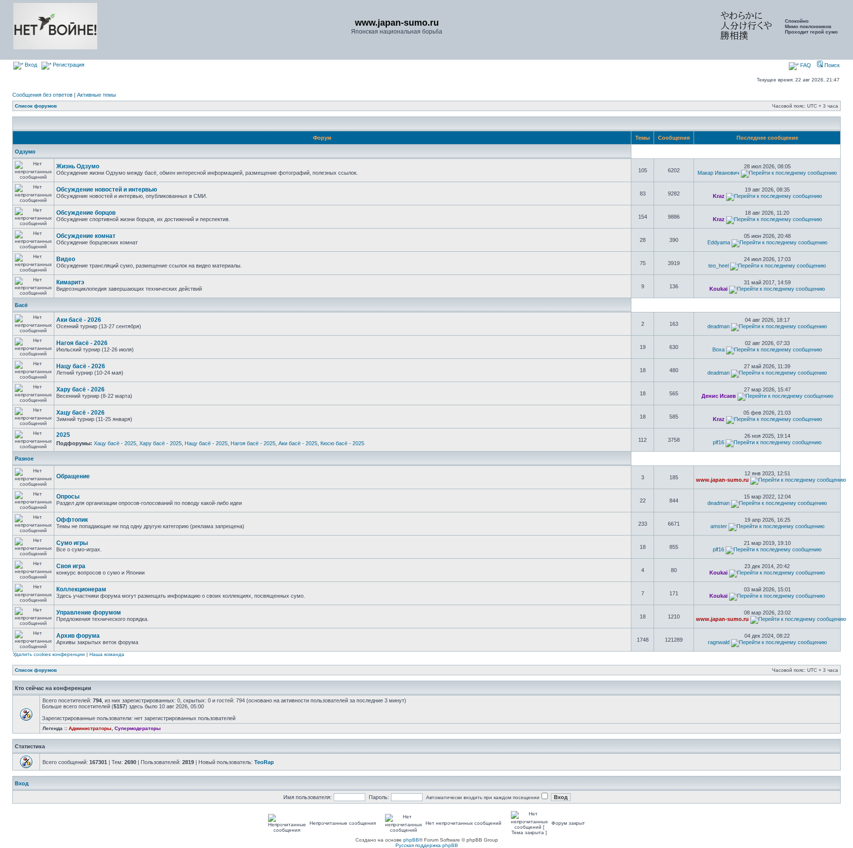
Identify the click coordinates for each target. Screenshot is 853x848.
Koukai (718, 289)
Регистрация (67, 65)
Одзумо (25, 151)
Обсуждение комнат (86, 235)
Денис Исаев (718, 396)
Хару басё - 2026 (80, 389)
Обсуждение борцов (86, 212)
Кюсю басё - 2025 (342, 443)
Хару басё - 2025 (160, 443)
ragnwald (719, 642)
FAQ (805, 65)
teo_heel (718, 266)
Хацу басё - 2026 (80, 412)
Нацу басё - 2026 (80, 366)
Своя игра (70, 566)
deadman (718, 326)
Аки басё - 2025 (297, 443)
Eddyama (718, 242)
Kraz (719, 196)
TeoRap (264, 762)
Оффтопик (72, 519)
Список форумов (36, 106)
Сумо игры (72, 543)
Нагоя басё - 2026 (82, 343)
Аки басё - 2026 (78, 319)
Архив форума (78, 635)
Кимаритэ (70, 282)
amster (718, 526)
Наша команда (106, 654)
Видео (65, 259)
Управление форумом (88, 612)
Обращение (73, 476)
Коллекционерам (81, 589)
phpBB (411, 840)
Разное (24, 459)
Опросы (67, 496)
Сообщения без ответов (42, 95)
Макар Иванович (718, 173)
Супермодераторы (138, 728)
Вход (30, 65)
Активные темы (96, 95)
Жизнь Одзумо (77, 166)
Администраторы (90, 728)
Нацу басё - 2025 (206, 443)
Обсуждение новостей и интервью (106, 189)
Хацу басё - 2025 (115, 443)
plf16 (718, 442)
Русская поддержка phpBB (426, 845)
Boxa (718, 349)
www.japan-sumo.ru (722, 480)
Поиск (831, 65)
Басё (21, 305)
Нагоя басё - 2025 (253, 443)
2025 (63, 434)
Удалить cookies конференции (49, 654)
